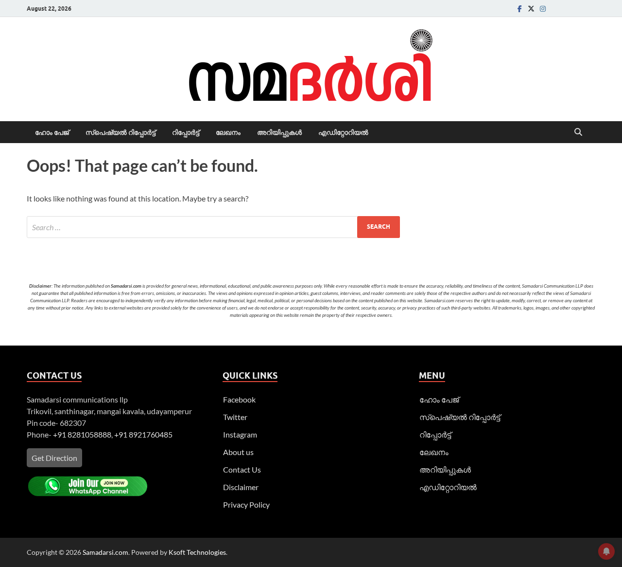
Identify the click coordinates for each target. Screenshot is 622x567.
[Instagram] (543, 8)
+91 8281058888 (82, 434)
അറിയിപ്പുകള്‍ (279, 132)
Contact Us (242, 469)
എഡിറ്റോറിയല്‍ (343, 132)
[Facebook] (519, 8)
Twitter (235, 416)
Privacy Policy (246, 504)
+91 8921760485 (143, 434)
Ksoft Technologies (197, 552)
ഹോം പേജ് (52, 132)
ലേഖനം (228, 132)
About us (238, 452)
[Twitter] (531, 8)
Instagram (240, 434)
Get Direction (54, 457)
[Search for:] (213, 227)
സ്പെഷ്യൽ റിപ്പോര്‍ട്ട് (121, 132)
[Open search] (578, 132)
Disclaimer (241, 487)
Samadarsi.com (105, 552)
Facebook (239, 399)
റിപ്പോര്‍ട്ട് (185, 132)
